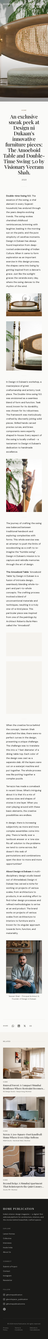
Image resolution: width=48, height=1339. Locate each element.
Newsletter (7, 1280)
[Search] (38, 4)
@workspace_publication (17, 1299)
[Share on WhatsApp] (13, 1026)
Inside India (7, 1247)
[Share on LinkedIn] (19, 1026)
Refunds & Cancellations (35, 1329)
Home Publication (17, 4)
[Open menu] (43, 4)
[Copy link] (30, 1026)
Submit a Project (10, 1266)
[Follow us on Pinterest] (24, 1309)
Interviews (7, 1243)
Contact (6, 1271)
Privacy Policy (5, 1329)
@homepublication (14, 1295)
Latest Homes (9, 1234)
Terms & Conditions (19, 1329)
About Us (7, 1252)
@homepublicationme (15, 1304)
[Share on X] (25, 1026)
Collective (7, 1238)
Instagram (7, 1276)
